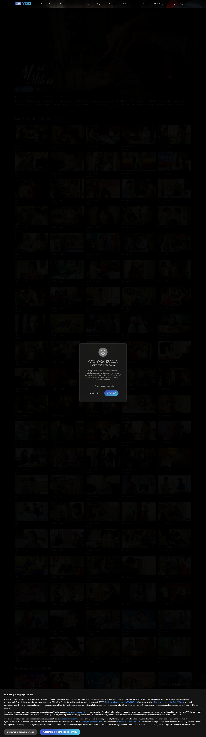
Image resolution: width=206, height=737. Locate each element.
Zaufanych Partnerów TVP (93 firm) (169, 702)
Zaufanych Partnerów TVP (130, 721)
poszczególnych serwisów (77, 712)
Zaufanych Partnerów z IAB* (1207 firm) (122, 702)
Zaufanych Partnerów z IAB (91, 721)
